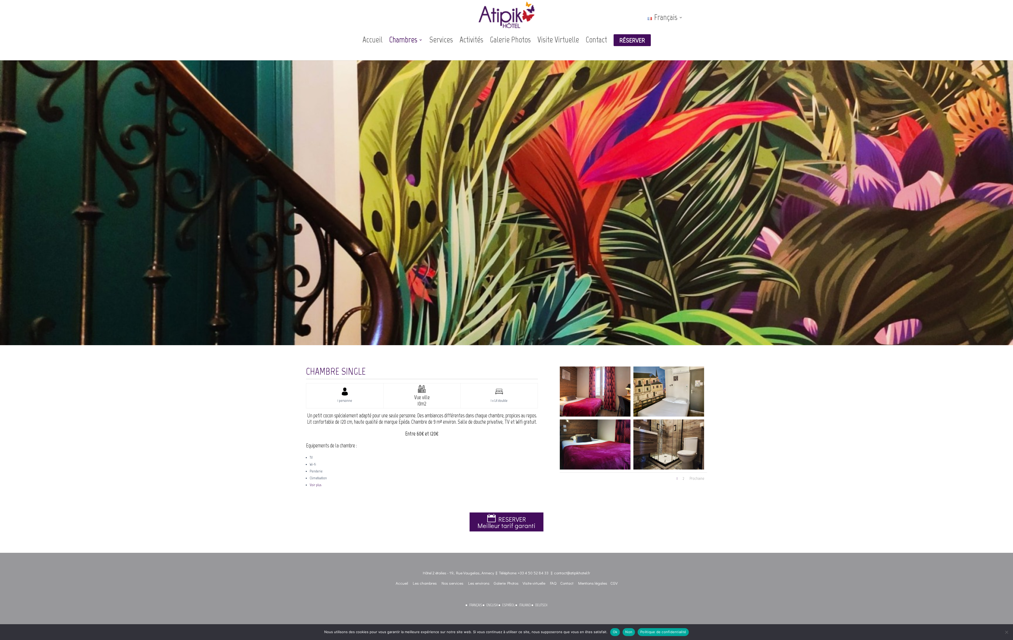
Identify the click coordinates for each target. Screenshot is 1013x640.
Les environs (479, 583)
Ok (615, 632)
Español (508, 605)
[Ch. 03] (668, 415)
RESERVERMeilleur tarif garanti (506, 522)
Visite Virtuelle (558, 40)
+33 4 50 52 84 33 (533, 572)
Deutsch (541, 605)
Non (628, 632)
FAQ (553, 583)
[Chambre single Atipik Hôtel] (595, 415)
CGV (614, 583)
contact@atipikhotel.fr (572, 572)
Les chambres (425, 583)
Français (475, 605)
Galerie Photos (510, 40)
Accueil (372, 40)
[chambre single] (595, 468)
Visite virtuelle (534, 583)
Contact (596, 40)
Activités (471, 40)
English (492, 605)
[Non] (1006, 632)
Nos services (453, 583)
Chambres (403, 40)
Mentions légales (592, 583)
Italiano (525, 605)
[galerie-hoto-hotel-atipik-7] (668, 468)
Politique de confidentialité (663, 632)
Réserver (632, 40)
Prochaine (697, 478)
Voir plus (315, 485)
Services (441, 40)
